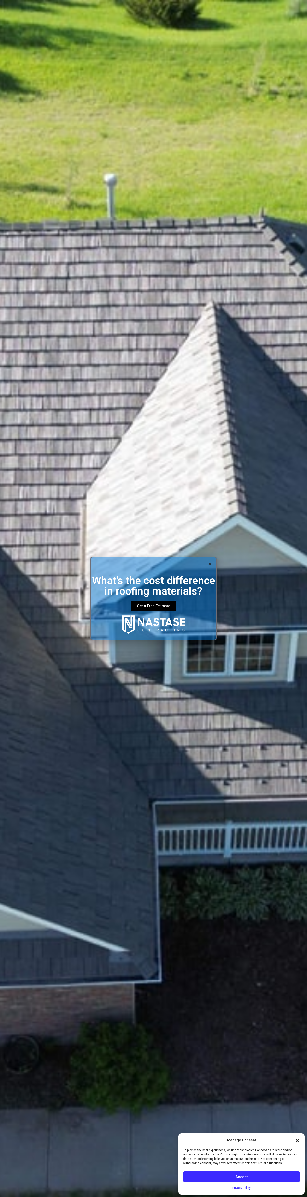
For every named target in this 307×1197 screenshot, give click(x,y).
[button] (297, 1140)
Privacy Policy (241, 1188)
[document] (153, 598)
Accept (242, 1177)
